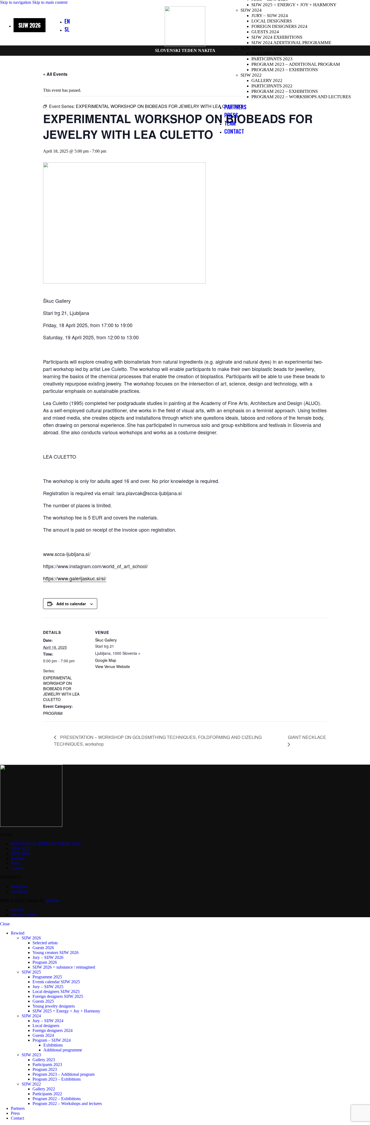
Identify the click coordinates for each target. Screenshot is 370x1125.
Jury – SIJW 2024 (269, 15)
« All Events (55, 74)
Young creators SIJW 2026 (56, 952)
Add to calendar (71, 603)
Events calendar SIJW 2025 (56, 981)
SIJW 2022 (251, 75)
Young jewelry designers (54, 1006)
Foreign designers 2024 (279, 26)
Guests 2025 (43, 1001)
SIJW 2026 (31, 938)
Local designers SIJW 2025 (56, 991)
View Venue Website (112, 666)
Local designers (271, 21)
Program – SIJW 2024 (52, 1040)
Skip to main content (49, 2)
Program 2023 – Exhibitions (284, 69)
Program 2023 (45, 1069)
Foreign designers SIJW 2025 (58, 996)
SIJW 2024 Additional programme (291, 42)
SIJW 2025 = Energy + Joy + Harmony (293, 4)
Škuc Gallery (106, 640)
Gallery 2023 (267, 53)
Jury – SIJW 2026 (48, 957)
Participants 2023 (272, 58)
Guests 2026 (43, 947)
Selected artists (45, 942)
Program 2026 (45, 962)
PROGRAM (53, 713)
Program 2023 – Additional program (295, 64)
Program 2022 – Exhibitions (284, 91)
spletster (52, 900)
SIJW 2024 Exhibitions (276, 37)
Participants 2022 (272, 85)
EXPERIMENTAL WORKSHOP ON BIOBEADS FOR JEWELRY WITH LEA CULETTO (61, 688)
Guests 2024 (265, 31)
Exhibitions (53, 1045)
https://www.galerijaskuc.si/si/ (74, 578)
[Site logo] (185, 45)
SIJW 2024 (251, 10)
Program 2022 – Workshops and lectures (301, 96)
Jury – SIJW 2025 (48, 986)
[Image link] (31, 825)
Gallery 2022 (267, 80)
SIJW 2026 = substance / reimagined (64, 967)
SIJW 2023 (251, 48)
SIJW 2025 (31, 972)
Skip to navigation (16, 2)
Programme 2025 (47, 977)
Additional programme (62, 1050)
